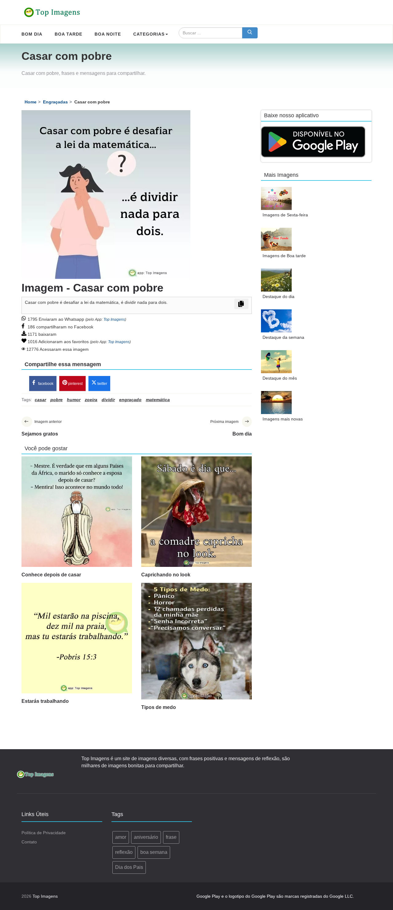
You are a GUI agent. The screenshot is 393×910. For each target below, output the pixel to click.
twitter (101, 383)
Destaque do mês (280, 378)
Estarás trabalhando (45, 701)
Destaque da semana (283, 337)
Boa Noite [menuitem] (108, 34)
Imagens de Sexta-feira (285, 214)
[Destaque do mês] (276, 361)
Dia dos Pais (129, 867)
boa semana (153, 852)
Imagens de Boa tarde (284, 255)
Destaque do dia (278, 296)
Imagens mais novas (283, 418)
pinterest (75, 383)
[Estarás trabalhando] (76, 638)
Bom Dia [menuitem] (31, 34)
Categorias (149, 34)
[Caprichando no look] (196, 511)
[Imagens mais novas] (276, 402)
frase (171, 837)
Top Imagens (114, 319)
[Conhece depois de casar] (76, 511)
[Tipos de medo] (196, 641)
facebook (45, 383)
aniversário (146, 837)
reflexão (124, 852)
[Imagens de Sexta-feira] (276, 198)
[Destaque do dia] (276, 280)
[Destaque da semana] (276, 320)
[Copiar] (241, 304)
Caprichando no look (165, 574)
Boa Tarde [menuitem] (68, 34)
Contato (29, 841)
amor (120, 837)
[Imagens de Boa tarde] (276, 239)
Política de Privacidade (43, 832)
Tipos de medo (158, 707)
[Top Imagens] (52, 12)
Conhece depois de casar (51, 574)
